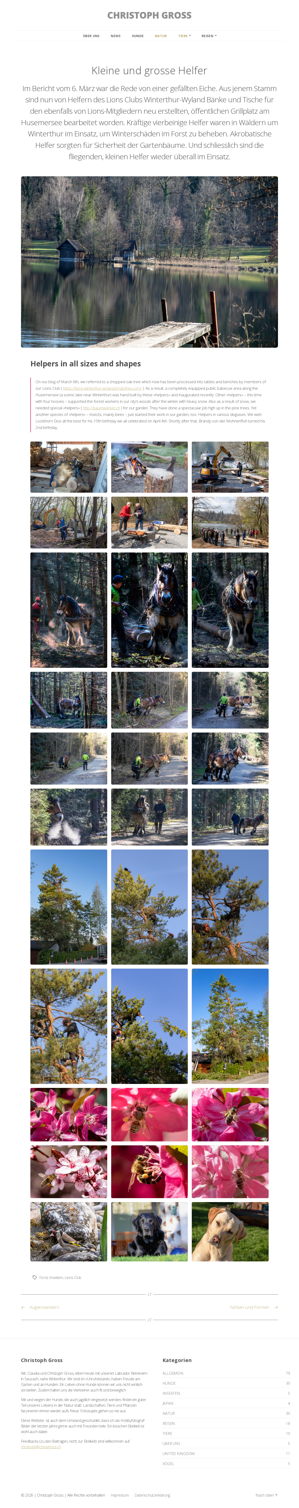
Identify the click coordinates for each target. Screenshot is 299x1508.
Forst (43, 1277)
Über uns (91, 36)
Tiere (183, 36)
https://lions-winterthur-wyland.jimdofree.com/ (102, 388)
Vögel (168, 1463)
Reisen (207, 36)
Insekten (56, 1277)
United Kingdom (179, 1453)
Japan (168, 1403)
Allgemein (173, 1373)
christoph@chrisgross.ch (41, 1446)
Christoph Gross (50, 1495)
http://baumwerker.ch (101, 408)
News (116, 36)
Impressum (120, 1495)
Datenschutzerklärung (152, 1495)
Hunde (138, 36)
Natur (161, 36)
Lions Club (72, 1277)
